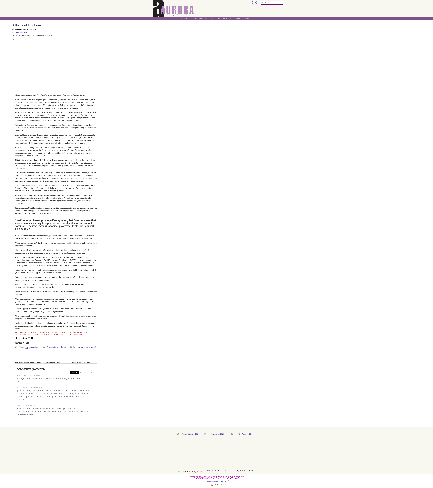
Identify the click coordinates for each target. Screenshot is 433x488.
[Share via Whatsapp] (22, 338)
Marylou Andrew (19, 32)
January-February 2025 (189, 471)
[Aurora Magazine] (173, 9)
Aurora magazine (33, 332)
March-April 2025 (216, 470)
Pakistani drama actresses (23, 334)
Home (218, 18)
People (239, 18)
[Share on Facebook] (16, 338)
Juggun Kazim (44, 332)
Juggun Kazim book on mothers (61, 332)
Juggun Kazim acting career (43, 334)
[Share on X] (19, 338)
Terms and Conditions (212, 481)
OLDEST (74, 372)
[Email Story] (29, 338)
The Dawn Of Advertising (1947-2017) (196, 18)
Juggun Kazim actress (80, 332)
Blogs (248, 18)
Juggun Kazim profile (61, 334)
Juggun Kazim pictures (77, 334)
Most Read (228, 18)
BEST (92, 372)
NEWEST (84, 372)
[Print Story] (25, 338)
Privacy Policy (222, 481)
